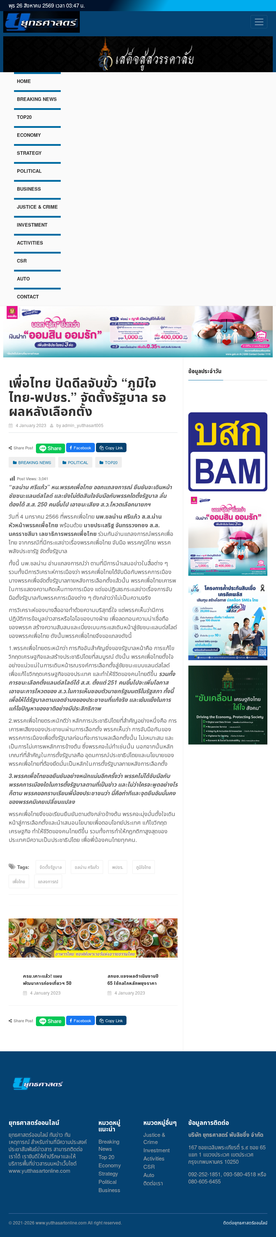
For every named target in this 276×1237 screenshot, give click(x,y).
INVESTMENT (32, 224)
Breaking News (108, 1145)
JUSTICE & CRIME (37, 206)
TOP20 (24, 116)
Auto (148, 1174)
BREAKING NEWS (37, 99)
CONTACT (28, 296)
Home (24, 81)
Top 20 (106, 1156)
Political (107, 1181)
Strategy (108, 1173)
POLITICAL (29, 170)
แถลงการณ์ (48, 881)
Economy (109, 1165)
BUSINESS (29, 188)
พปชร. (117, 867)
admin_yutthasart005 (83, 425)
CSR (22, 260)
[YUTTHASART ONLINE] (41, 22)
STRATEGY (29, 152)
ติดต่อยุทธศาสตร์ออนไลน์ (245, 1222)
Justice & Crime (154, 1138)
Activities (154, 1158)
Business (109, 1190)
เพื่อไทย (19, 881)
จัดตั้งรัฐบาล (51, 867)
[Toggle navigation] (258, 21)
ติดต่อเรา (153, 1183)
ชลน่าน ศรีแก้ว (87, 867)
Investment (156, 1150)
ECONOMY (29, 134)
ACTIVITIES (30, 242)
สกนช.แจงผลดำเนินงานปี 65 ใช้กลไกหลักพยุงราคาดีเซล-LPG (132, 982)
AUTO (23, 278)
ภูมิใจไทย (143, 867)
